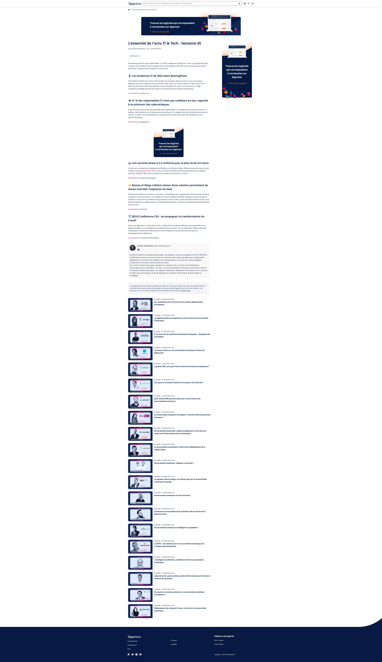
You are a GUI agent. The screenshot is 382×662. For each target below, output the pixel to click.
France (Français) (227, 654)
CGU (128, 649)
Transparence (131, 645)
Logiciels (174, 644)
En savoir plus (185, 290)
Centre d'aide (218, 644)
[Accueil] (129, 9)
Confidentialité (132, 641)
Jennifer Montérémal (138, 49)
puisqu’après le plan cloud (145, 171)
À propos (174, 640)
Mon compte (218, 640)
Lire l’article (132, 93)
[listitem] (169, 265)
